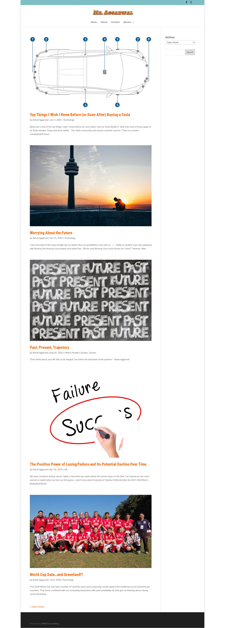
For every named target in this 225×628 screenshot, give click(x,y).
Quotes (127, 22)
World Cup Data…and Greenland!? (56, 574)
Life (66, 469)
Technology (68, 120)
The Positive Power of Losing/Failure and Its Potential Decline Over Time (88, 464)
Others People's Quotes (76, 352)
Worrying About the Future (51, 233)
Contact (115, 22)
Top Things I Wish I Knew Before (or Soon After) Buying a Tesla (80, 114)
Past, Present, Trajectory (49, 347)
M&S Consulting (50, 623)
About (104, 22)
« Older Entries (37, 607)
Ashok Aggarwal (40, 120)
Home (94, 22)
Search (190, 52)
